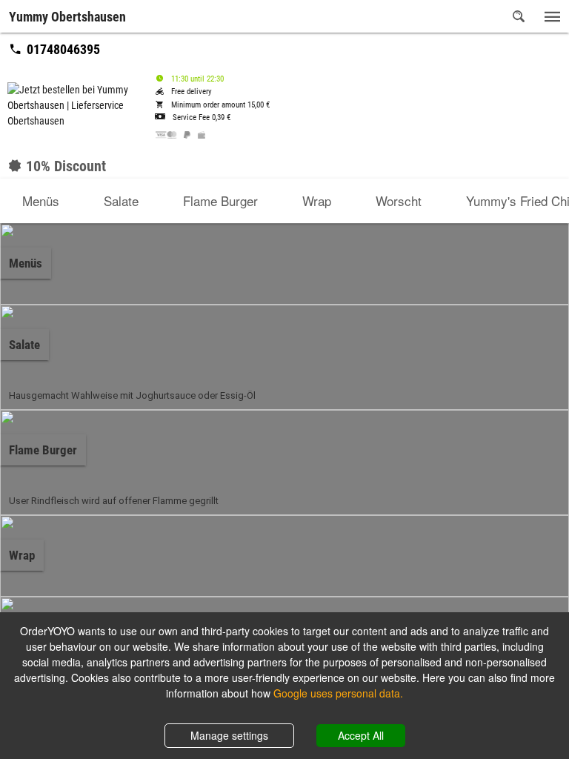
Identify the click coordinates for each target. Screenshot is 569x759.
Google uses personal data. (338, 693)
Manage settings (229, 735)
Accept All (361, 735)
